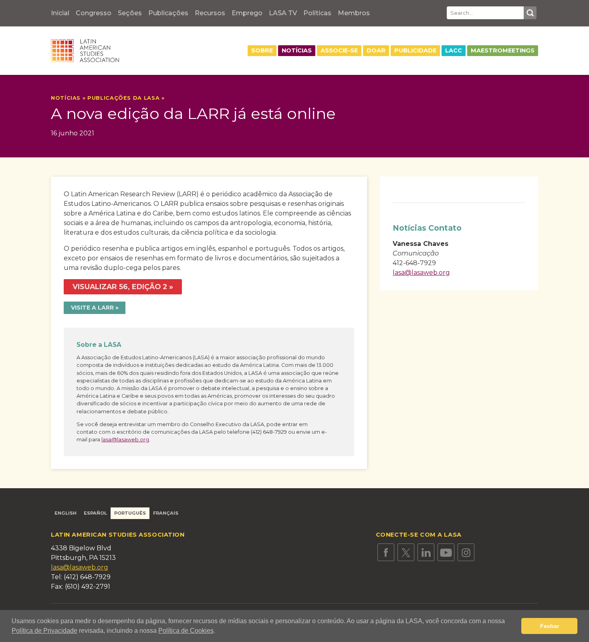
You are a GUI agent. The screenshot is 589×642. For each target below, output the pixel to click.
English (65, 513)
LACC (453, 50)
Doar (376, 50)
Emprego (247, 13)
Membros (354, 13)
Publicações (168, 13)
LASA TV (283, 13)
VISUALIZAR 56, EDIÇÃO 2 (120, 286)
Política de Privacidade (44, 630)
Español (95, 513)
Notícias (297, 50)
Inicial (60, 13)
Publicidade (415, 50)
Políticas (317, 13)
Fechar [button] (549, 626)
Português (130, 513)
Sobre (262, 50)
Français (165, 513)
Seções (130, 13)
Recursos (210, 13)
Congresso (93, 13)
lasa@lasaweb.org (125, 440)
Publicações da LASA (123, 98)
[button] (218, 631)
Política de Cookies (186, 630)
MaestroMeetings (503, 50)
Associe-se (339, 50)
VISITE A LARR (92, 307)
